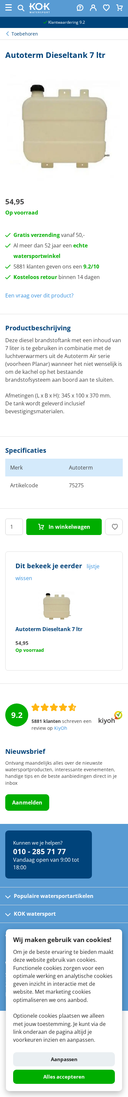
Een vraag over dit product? (39, 295)
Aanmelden (27, 802)
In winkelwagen (68, 526)
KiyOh (60, 728)
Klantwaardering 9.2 (66, 22)
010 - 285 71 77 (39, 851)
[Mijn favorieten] (106, 8)
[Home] (39, 11)
